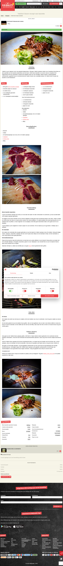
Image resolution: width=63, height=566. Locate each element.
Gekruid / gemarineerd (3, 546)
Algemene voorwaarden (56, 547)
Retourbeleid (55, 539)
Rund (23, 542)
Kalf (12, 538)
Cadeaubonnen (35, 0)
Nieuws (44, 545)
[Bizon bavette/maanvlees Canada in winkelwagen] (61, 26)
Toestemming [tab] (13, 273)
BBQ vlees (3, 538)
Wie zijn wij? (55, 544)
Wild (33, 541)
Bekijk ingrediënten (5, 473)
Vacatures (55, 541)
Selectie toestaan (31, 295)
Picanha (13, 545)
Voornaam (3, 495)
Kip (12, 541)
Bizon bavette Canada (13, 86)
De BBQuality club (46, 542)
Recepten (50, 0)
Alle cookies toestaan (49, 295)
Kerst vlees (13, 539)
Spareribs (24, 543)
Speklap (23, 545)
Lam (12, 542)
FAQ (61, 0)
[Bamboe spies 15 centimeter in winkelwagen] (60, 451)
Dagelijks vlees (4, 542)
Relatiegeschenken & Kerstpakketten (26, 540)
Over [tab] (50, 273)
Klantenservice (56, 0)
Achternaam (35, 495)
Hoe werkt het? (45, 544)
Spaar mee (45, 0)
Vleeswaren (34, 539)
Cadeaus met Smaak (5, 541)
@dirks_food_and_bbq (48, 353)
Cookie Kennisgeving (57, 545)
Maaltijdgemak (14, 544)
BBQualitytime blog (46, 539)
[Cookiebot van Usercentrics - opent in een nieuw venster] (52, 269)
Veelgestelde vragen (57, 542)
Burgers (2, 539)
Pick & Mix (24, 538)
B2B (40, 0)
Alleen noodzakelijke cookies (13, 295)
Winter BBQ (34, 542)
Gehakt (2, 544)
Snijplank (25, 117)
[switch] (24, 291)
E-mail (2, 500)
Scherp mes (26, 119)
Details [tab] (31, 273)
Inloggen (46, 3)
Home (2, 15)
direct (30, 245)
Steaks (23, 546)
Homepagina (45, 538)
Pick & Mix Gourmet (46, 546)
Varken (33, 538)
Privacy (43, 548)
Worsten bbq (35, 544)
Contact (44, 541)
